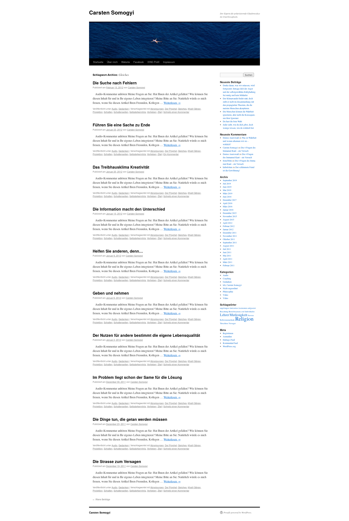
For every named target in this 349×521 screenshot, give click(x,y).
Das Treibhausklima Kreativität (121, 167)
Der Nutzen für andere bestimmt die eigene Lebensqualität (146, 335)
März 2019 (227, 193)
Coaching (227, 278)
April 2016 (227, 203)
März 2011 (227, 262)
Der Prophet (171, 108)
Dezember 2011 (229, 232)
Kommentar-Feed (230, 343)
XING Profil (153, 62)
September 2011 (230, 242)
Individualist (249, 311)
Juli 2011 (227, 248)
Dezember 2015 (229, 212)
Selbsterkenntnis (137, 111)
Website (125, 62)
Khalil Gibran (194, 108)
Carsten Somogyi (111, 12)
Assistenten (242, 308)
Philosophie (228, 291)
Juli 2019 (227, 183)
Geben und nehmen (111, 293)
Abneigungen (157, 108)
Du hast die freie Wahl (232, 121)
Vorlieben (152, 111)
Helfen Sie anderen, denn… (118, 251)
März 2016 (227, 206)
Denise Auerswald (231, 137)
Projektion (98, 111)
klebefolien (227, 167)
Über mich (112, 62)
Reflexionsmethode (227, 320)
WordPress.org (229, 346)
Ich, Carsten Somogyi (232, 285)
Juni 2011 (227, 252)
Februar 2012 (228, 226)
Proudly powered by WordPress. (238, 512)
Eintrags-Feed (229, 339)
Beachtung (224, 311)
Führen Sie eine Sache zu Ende (121, 124)
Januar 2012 (228, 229)
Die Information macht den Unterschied (129, 209)
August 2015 (228, 219)
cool (242, 311)
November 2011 (230, 235)
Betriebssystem (234, 311)
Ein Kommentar (171, 154)
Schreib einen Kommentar (176, 111)
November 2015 (230, 216)
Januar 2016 (228, 209)
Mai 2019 (227, 190)
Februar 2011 (228, 265)
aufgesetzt (252, 308)
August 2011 (228, 245)
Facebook (138, 62)
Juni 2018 (227, 196)
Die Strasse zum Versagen (117, 461)
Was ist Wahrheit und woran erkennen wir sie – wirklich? (239, 141)
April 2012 (227, 222)
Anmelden (227, 336)
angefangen (224, 308)
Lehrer (224, 314)
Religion (244, 318)
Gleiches (182, 108)
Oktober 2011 (229, 239)
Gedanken (124, 108)
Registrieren (228, 333)
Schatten (108, 111)
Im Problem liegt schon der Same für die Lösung (137, 377)
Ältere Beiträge (101, 499)
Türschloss (224, 323)
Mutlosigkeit (238, 314)
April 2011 (227, 258)
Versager (232, 323)
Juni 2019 (227, 186)
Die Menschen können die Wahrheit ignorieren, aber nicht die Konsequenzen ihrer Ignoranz (239, 114)
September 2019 (230, 180)
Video (225, 294)
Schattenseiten (121, 111)
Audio (114, 108)
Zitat (160, 111)
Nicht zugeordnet (230, 288)
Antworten (233, 308)
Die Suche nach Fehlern (115, 82)
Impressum (169, 62)
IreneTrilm (227, 160)
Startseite (98, 62)
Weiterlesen (172, 103)
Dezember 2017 (229, 199)
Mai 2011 (227, 255)
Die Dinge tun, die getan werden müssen (130, 419)
